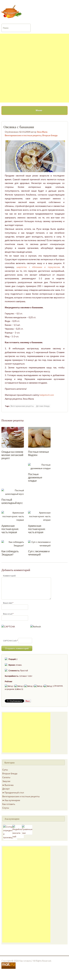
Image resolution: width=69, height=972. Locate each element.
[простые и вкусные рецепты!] (11, 11)
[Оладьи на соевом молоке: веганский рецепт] (12, 437)
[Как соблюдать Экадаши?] (12, 543)
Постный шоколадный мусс (12, 501)
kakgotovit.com (47, 394)
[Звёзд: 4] (39, 686)
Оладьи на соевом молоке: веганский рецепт (12, 455)
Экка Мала (42, 132)
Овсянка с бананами (19, 127)
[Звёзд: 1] (10, 686)
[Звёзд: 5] (49, 686)
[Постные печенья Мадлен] (39, 437)
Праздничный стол (14, 792)
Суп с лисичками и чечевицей (39, 553)
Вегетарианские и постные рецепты (23, 135)
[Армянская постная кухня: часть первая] (12, 516)
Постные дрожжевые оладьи (35, 477)
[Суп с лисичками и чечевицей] (39, 543)
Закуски (6, 781)
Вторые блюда (49, 135)
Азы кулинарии (12, 800)
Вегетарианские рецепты (22, 406)
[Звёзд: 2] (19, 686)
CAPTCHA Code (10, 640)
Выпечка (8, 785)
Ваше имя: (8, 603)
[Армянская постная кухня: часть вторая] (39, 516)
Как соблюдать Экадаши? (10, 553)
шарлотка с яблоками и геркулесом (38, 267)
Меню (39, 110)
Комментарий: (9, 576)
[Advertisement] (34, 68)
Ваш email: (8, 614)
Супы (5, 769)
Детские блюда (43, 406)
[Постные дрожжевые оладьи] (39, 466)
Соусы (5, 807)
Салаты (6, 777)
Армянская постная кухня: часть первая (10, 529)
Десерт (6, 788)
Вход (38, 2)
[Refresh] (35, 626)
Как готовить (8, 804)
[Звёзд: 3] (29, 686)
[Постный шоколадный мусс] (12, 492)
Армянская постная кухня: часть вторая (36, 529)
